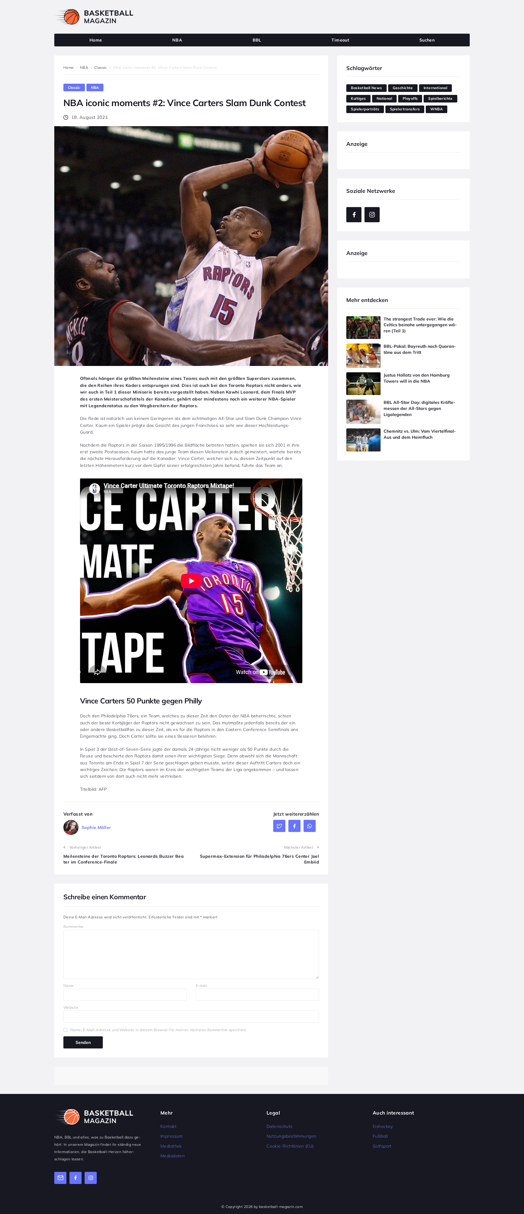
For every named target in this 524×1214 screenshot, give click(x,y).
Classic (100, 67)
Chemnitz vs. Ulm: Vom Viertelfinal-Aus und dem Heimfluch (420, 434)
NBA (84, 67)
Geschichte (403, 88)
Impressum (171, 1136)
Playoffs (410, 98)
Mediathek (171, 1146)
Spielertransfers (405, 109)
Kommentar (73, 926)
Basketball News (366, 88)
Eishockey (383, 1126)
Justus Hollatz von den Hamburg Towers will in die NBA (417, 378)
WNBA (436, 109)
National (384, 98)
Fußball (380, 1136)
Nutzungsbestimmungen (291, 1136)
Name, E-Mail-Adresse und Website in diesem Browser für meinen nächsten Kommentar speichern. (158, 1030)
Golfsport (382, 1146)
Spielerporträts (365, 109)
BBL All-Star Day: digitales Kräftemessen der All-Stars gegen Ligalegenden (419, 408)
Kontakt (168, 1126)
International (435, 88)
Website (70, 1007)
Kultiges (358, 98)
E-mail (201, 985)
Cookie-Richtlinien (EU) (290, 1146)
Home (68, 67)
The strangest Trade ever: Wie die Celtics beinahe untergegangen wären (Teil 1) (420, 325)
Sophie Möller (96, 827)
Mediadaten (172, 1156)
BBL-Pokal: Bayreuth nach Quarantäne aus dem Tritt (420, 349)
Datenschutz (280, 1126)
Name (68, 985)
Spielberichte (440, 98)
